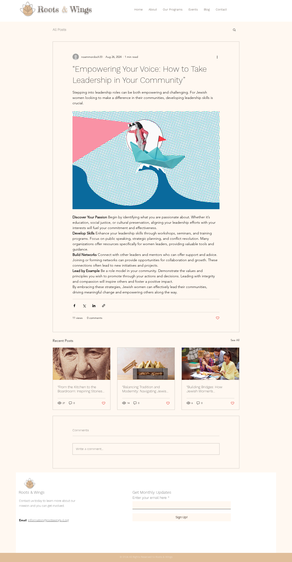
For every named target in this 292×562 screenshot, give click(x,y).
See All (235, 340)
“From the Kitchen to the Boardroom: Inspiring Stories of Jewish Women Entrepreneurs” (80, 389)
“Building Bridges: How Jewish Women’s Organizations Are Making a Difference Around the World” (210, 389)
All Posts (59, 29)
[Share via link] (103, 306)
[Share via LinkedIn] (94, 306)
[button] (234, 29)
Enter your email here (149, 497)
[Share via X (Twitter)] (84, 306)
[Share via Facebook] (74, 306)
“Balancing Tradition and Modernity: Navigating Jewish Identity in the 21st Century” (145, 389)
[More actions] (217, 56)
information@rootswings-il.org (48, 520)
